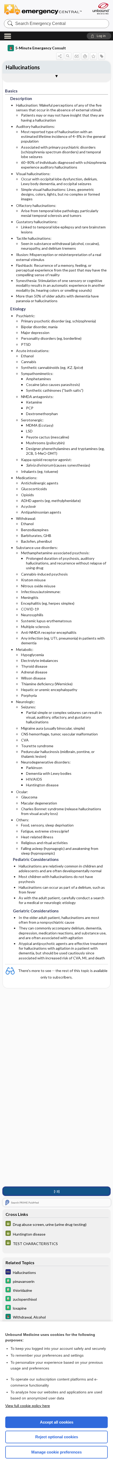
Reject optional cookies (56, 1437)
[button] (99, 36)
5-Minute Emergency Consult (40, 48)
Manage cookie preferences (56, 1452)
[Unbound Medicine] (100, 8)
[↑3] (56, 1191)
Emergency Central (45, 9)
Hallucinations (23, 67)
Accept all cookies (56, 1422)
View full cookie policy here (27, 1406)
